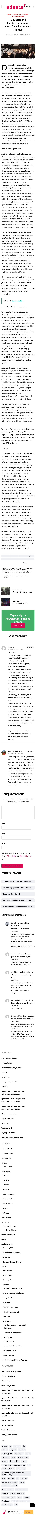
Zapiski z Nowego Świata (12, 1262)
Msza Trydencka (21, 1469)
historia (28, 1453)
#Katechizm (7, 1270)
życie (15, 1505)
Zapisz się (18, 625)
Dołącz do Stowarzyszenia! (11, 1068)
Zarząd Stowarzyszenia (9, 1435)
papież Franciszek (6, 1485)
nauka (3, 1478)
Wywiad (6, 1213)
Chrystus (4, 1450)
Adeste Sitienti (6, 1149)
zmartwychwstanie (24, 1501)
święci (10, 1505)
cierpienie (13, 1450)
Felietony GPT (8, 1248)
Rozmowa (6, 1189)
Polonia (15, 1486)
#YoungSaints (8, 1280)
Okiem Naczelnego (8, 1235)
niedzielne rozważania (9, 1482)
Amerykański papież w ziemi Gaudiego (17, 882)
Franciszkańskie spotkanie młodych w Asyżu (19, 906)
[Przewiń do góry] (32, 1505)
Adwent (6, 1285)
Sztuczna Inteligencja (8, 1497)
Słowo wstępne (8, 1194)
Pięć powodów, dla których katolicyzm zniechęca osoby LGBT (22, 975)
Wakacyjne (7, 1257)
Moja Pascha (6, 1218)
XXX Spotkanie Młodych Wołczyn (15, 1360)
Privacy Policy (12, 856)
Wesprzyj (29, 1512)
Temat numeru (8, 1203)
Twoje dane (5, 1123)
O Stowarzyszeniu (8, 1386)
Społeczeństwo (18, 16)
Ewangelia (7, 1453)
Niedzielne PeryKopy (11, 1307)
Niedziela (24, 1478)
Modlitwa (11, 1469)
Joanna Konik (16, 1000)
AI (10, 1446)
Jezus (13, 1457)
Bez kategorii (6, 1158)
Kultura (4, 1163)
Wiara (6, 1501)
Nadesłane (5, 1222)
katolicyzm (4, 1461)
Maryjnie (6, 1303)
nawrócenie (11, 1478)
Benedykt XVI (17, 1446)
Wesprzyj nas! (6, 1128)
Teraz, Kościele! (8, 1355)
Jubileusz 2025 (23, 1457)
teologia (19, 1497)
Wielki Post (15, 1501)
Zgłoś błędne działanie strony (12, 1137)
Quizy (3, 1239)
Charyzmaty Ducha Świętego (13, 1293)
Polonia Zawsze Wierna (21, 1489)
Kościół (14, 1461)
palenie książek (26, 556)
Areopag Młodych (9, 1226)
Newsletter (5, 1077)
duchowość (22, 1449)
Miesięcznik (5, 1171)
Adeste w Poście (7, 1154)
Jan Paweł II (6, 1457)
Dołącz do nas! (6, 1063)
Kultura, (25, 14)
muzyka (14, 556)
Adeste (4, 1446)
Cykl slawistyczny (10, 1230)
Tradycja (26, 1497)
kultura (24, 1461)
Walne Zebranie (7, 1425)
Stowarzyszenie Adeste (9, 1114)
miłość (4, 1468)
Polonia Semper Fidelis (7, 1489)
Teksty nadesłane (7, 1119)
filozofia (21, 1453)
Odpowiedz (30, 647)
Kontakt (4, 1072)
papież (22, 1482)
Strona (3, 843)
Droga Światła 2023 (10, 1298)
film (16, 1453)
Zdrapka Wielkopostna (12, 1333)
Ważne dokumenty (8, 1430)
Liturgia (6, 1465)
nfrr (17, 1478)
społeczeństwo (20, 1493)
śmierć (4, 1505)
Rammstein (18, 559)
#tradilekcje (7, 1275)
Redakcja (4, 1086)
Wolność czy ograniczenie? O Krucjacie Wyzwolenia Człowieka (19, 888)
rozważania (8, 1493)
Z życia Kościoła (7, 1337)
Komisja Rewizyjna (8, 1376)
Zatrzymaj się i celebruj (11, 894)
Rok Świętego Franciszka (12, 1346)
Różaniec (6, 1317)
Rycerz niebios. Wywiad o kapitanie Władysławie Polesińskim (19, 900)
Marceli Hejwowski (12, 34)
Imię (3, 823)
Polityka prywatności (9, 1082)
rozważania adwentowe (13, 1288)
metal (5, 556)
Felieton (6, 1175)
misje (29, 1465)
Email (3, 833)
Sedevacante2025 (9, 1351)
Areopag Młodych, (14, 14)
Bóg (24, 1446)
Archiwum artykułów (9, 1058)
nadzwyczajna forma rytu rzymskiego (13, 1473)
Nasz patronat (8, 1167)
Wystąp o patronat (8, 1133)
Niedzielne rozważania (11, 1312)
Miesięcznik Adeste (19, 1465)
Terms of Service (25, 856)
